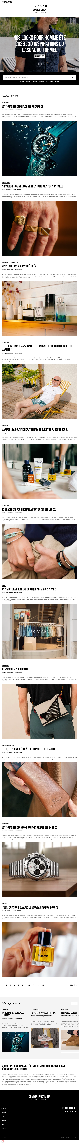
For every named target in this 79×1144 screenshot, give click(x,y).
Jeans (46, 82)
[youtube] (43, 6)
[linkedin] (46, 6)
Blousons (41, 82)
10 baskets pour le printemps (43, 1012)
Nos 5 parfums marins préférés (19, 266)
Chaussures (28, 82)
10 (29, 985)
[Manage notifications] (3, 1141)
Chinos (51, 82)
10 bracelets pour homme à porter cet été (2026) (29, 510)
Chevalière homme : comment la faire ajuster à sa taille (32, 186)
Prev (72, 1003)
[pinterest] (38, 6)
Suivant (72, 985)
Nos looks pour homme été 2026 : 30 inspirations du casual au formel (39, 44)
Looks (39, 31)
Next (75, 1003)
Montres (57, 82)
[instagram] (35, 6)
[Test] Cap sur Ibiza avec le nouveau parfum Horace (30, 907)
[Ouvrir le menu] (75, 2)
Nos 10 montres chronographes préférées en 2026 (29, 828)
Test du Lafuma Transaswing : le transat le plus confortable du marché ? (37, 348)
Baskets (22, 82)
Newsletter (8, 2)
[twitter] (41, 6)
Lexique (4, 1128)
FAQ (3, 1116)
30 (38, 985)
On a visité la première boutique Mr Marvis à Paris (29, 589)
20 (33, 985)
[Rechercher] (73, 78)
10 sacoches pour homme (15, 669)
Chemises (35, 82)
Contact (4, 1112)
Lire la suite (39, 56)
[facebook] (33, 6)
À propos (4, 1108)
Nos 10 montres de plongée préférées (22, 107)
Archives (4, 1124)
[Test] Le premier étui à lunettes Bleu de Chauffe (28, 749)
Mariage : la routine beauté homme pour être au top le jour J (35, 430)
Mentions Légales (66, 1137)
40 (43, 985)
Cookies (75, 1137)
